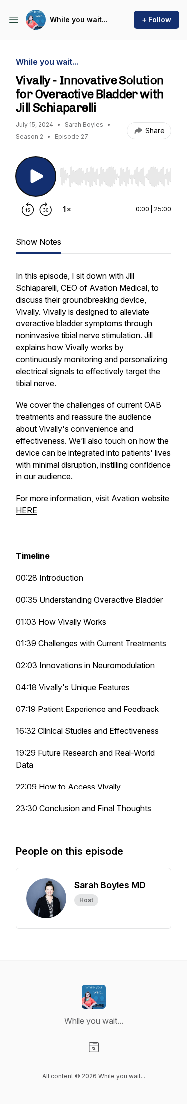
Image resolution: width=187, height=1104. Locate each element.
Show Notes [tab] (38, 242)
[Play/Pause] (36, 176)
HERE (26, 510)
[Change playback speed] (67, 209)
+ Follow (156, 19)
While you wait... (79, 19)
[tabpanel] (93, 547)
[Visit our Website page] (94, 1047)
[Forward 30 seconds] (46, 209)
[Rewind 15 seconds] (28, 209)
